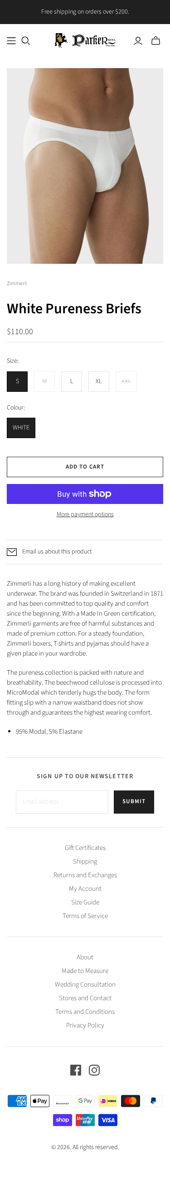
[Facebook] (75, 1070)
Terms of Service (85, 916)
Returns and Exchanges (85, 875)
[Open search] (25, 40)
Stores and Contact (85, 998)
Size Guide (85, 902)
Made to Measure (85, 971)
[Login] (138, 41)
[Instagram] (94, 1070)
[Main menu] (11, 40)
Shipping (85, 861)
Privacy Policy (85, 1025)
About (85, 957)
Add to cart (85, 467)
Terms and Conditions (85, 1012)
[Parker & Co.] (85, 39)
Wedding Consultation (85, 984)
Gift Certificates (85, 848)
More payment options (85, 514)
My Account (85, 889)
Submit (134, 801)
